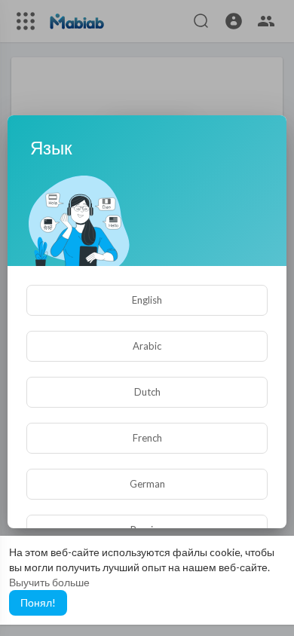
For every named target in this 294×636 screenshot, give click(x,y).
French (147, 438)
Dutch (147, 392)
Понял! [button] (38, 602)
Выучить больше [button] (49, 582)
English (147, 300)
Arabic (147, 346)
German (147, 484)
